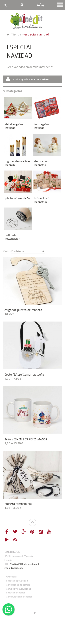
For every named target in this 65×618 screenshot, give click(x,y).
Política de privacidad (17, 580)
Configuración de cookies (19, 596)
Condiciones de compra (18, 584)
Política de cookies (15, 592)
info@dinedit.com (13, 567)
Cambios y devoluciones (18, 588)
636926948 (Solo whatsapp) (24, 564)
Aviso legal (11, 576)
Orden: (13, 250)
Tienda (16, 34)
